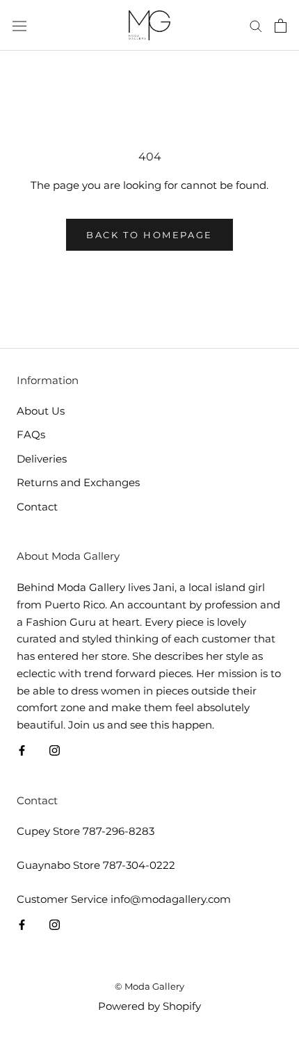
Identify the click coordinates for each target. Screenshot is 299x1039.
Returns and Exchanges (78, 482)
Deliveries (42, 458)
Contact (37, 506)
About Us (41, 410)
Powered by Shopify (149, 1006)
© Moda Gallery (149, 986)
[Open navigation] (19, 25)
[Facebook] (22, 750)
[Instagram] (54, 750)
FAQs (31, 434)
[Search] (256, 25)
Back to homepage (149, 234)
